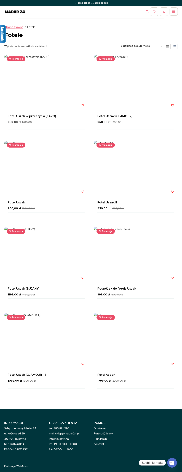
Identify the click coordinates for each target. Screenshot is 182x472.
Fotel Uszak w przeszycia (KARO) (32, 116)
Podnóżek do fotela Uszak (116, 288)
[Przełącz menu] (174, 11)
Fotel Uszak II (107, 202)
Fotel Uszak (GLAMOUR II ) (27, 374)
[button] (82, 105)
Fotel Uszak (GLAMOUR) (114, 116)
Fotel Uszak (16, 202)
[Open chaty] (172, 463)
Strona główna (13, 27)
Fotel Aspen (106, 374)
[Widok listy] (175, 46)
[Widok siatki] (167, 46)
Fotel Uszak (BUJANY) (23, 288)
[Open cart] (164, 11)
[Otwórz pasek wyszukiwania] (147, 11)
